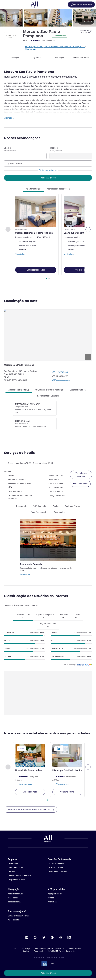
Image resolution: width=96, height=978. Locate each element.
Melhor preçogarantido (86, 32)
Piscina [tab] (55, 506)
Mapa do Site (13, 898)
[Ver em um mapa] (48, 335)
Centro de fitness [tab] (72, 506)
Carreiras (11, 872)
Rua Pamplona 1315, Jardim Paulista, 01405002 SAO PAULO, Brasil (55, 46)
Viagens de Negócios (56, 864)
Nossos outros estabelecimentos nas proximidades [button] (47, 733)
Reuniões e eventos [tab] (39, 512)
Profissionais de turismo (57, 872)
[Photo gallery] (48, 18)
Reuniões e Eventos (55, 868)
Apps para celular (55, 894)
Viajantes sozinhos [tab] (48, 625)
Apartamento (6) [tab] (33, 189)
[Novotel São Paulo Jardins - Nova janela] (30, 755)
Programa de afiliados (16, 880)
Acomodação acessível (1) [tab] (58, 189)
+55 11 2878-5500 (60, 372)
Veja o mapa (30, 49)
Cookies (26, 951)
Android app (53, 902)
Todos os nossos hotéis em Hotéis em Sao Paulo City (30, 809)
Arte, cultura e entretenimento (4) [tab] (49, 390)
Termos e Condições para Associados (49, 948)
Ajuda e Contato (14, 920)
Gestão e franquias (15, 868)
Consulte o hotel (30, 792)
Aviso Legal (38, 951)
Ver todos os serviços (81, 474)
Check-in (10, 149)
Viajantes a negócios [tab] (45, 616)
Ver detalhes (25, 574)
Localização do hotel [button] (21, 301)
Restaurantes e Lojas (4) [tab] (48, 396)
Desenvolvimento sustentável (19, 876)
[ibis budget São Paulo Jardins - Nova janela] (67, 755)
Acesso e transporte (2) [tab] (18, 390)
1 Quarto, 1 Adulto (14, 163)
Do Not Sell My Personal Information (62, 951)
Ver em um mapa (25, 784)
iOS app (51, 898)
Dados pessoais (75, 948)
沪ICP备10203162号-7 (56, 957)
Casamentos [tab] (59, 512)
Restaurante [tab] (21, 506)
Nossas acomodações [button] (22, 138)
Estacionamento (80, 483)
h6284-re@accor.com (61, 380)
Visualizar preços (48, 973)
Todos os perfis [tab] (23, 616)
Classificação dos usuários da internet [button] (36, 596)
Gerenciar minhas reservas (18, 916)
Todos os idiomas (15, 902)
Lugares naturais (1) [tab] (79, 390)
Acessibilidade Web (15, 894)
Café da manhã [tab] (39, 506)
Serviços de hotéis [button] (19, 453)
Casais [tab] (77, 616)
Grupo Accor (13, 864)
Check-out (56, 149)
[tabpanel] (48, 237)
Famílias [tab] (64, 616)
